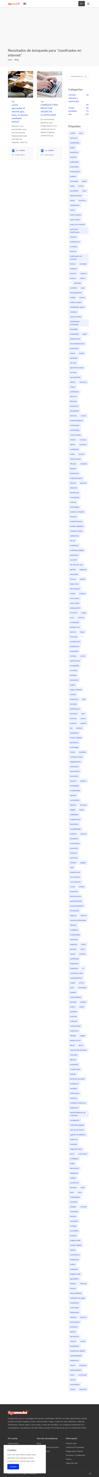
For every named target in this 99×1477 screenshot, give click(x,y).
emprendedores (76, 420)
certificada (74, 959)
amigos (73, 1206)
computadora (75, 997)
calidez (73, 1178)
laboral (73, 1059)
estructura (74, 348)
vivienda (73, 288)
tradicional (74, 1259)
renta (72, 186)
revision (82, 954)
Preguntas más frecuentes (48, 1447)
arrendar (77, 283)
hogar (83, 613)
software (73, 1021)
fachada (73, 704)
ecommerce (75, 1255)
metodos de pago (77, 1298)
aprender (73, 358)
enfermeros (74, 1093)
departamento (76, 195)
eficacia (73, 464)
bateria (73, 992)
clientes (73, 862)
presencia (74, 848)
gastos (73, 1331)
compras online (76, 531)
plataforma (74, 646)
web (72, 867)
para (72, 1192)
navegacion (74, 1120)
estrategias (74, 507)
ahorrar (73, 483)
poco (72, 1154)
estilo (72, 1163)
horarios (73, 415)
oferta (82, 278)
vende (72, 133)
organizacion (75, 819)
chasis (81, 1007)
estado (83, 1002)
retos (72, 1375)
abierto (73, 1283)
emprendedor (75, 1370)
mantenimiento (76, 478)
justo (72, 987)
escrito (81, 454)
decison (83, 1317)
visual (82, 1341)
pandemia (74, 555)
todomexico (75, 171)
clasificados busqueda (74, 323)
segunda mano (76, 1149)
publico (83, 781)
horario (73, 1288)
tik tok (72, 540)
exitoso (84, 915)
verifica (73, 694)
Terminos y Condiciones (75, 1455)
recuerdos (74, 1221)
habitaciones (75, 339)
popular (73, 1235)
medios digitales (76, 526)
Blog (16, 60)
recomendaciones (77, 343)
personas (74, 858)
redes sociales (75, 302)
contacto (83, 444)
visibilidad (74, 814)
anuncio (73, 273)
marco (72, 1007)
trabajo (73, 1074)
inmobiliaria (74, 1384)
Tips (13, 101)
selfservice (74, 536)
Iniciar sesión (13, 1443)
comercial (82, 1375)
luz (71, 728)
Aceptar (13, 1466)
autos (82, 949)
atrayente (74, 838)
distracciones (75, 459)
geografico (74, 1279)
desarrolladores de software (77, 1114)
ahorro (72, 382)
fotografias (74, 665)
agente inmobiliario (78, 1134)
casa (84, 191)
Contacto (40, 1455)
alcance (73, 781)
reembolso (74, 1303)
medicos (73, 1098)
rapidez (73, 795)
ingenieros (74, 1107)
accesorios (74, 1182)
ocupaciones (75, 1069)
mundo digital (75, 737)
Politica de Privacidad (75, 1447)
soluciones (82, 1154)
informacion (75, 771)
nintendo (73, 1202)
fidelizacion (74, 1312)
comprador (74, 622)
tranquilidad (75, 934)
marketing (74, 545)
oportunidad (75, 377)
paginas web (75, 1240)
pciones (73, 949)
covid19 (73, 560)
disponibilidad (75, 1293)
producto (74, 1327)
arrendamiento (76, 292)
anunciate (74, 181)
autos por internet (77, 224)
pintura (79, 728)
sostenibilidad (75, 1355)
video (72, 454)
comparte (74, 1211)
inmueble (74, 329)
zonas (82, 656)
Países (68, 1459)
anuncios (73, 138)
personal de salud (77, 1079)
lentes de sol (75, 1040)
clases (72, 387)
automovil (74, 1031)
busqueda (74, 651)
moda (72, 752)
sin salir (73, 363)
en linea (73, 372)
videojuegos (75, 1197)
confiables (74, 1158)
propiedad (74, 334)
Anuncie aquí (71, 1443)
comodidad (74, 800)
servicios (83, 382)
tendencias (74, 492)
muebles (73, 1144)
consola (83, 1206)
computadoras (76, 978)
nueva (72, 353)
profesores (74, 391)
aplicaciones (75, 661)
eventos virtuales (77, 512)
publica (73, 176)
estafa (72, 297)
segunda (73, 944)
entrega (73, 675)
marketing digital (77, 550)
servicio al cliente (77, 1130)
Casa (10, 60)
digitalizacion (75, 761)
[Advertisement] (49, 30)
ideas (82, 632)
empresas (74, 1269)
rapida (82, 579)
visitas (72, 1389)
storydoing (74, 497)
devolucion (74, 1336)
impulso (73, 516)
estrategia (74, 747)
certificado (74, 449)
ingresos (83, 569)
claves (72, 954)
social (72, 886)
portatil (73, 1002)
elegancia (74, 1173)
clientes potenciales (78, 920)
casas (72, 200)
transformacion (76, 521)
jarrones (73, 1187)
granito (83, 723)
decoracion (74, 1168)
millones (73, 853)
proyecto (74, 713)
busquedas (74, 1346)
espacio (73, 468)
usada (81, 353)
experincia (74, 699)
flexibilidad (74, 411)
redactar (73, 268)
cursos (83, 415)
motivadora (75, 843)
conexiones (74, 425)
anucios (73, 251)
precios (73, 632)
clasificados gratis (77, 307)
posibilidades (75, 829)
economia (74, 776)
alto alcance (75, 588)
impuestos (74, 963)
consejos (73, 246)
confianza (74, 930)
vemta (72, 1379)
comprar (73, 312)
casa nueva (74, 598)
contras (81, 617)
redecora (73, 1139)
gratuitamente (76, 901)
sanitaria (73, 1088)
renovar (73, 718)
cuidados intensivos (78, 1103)
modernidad (75, 790)
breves (73, 264)
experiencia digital (77, 1351)
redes (81, 810)
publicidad (74, 162)
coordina (73, 670)
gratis (72, 147)
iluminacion (74, 473)
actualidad (74, 786)
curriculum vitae (76, 973)
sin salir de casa (76, 564)
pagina (83, 862)
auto (81, 133)
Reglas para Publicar (74, 1451)
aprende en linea (76, 367)
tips (83, 699)
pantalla (73, 1011)
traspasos (74, 968)
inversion (73, 613)
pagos (72, 685)
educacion (74, 406)
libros (72, 1045)
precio (81, 983)
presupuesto (75, 608)
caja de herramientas (78, 1050)
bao (83, 713)
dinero (72, 444)
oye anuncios (75, 882)
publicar (73, 834)
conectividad (75, 1026)
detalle (73, 1035)
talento (73, 805)
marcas (73, 502)
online (72, 1264)
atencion (73, 488)
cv (83, 968)
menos (73, 440)
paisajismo (74, 733)
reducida (82, 1389)
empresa (82, 1365)
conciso (83, 273)
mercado (73, 637)
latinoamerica (75, 896)
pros (72, 617)
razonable (82, 987)
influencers (74, 1360)
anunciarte (74, 167)
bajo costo (74, 584)
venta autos (75, 219)
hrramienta (74, 910)
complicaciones (76, 757)
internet (73, 157)
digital (72, 810)
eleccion (73, 396)
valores (73, 1341)
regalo (82, 1035)
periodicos (74, 742)
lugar (85, 334)
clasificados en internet (76, 257)
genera (73, 569)
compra (82, 593)
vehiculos (74, 939)
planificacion (75, 709)
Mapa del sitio (72, 1463)
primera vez (75, 627)
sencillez (82, 752)
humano (83, 805)
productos (74, 680)
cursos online (75, 435)
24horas (83, 1283)
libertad (73, 401)
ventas (81, 886)
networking (74, 430)
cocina (82, 718)
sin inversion (75, 877)
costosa (83, 440)
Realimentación (43, 1451)
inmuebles (74, 191)
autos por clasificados (74, 230)
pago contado (76, 689)
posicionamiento (76, 906)
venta (80, 186)
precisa (83, 834)
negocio (73, 915)
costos (82, 297)
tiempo (73, 1216)
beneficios (74, 152)
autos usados (75, 215)
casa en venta (75, 316)
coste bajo (74, 1307)
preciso (73, 278)
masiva (73, 579)
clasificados (74, 143)
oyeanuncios (75, 641)
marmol (73, 723)
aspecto (83, 483)
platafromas (75, 872)
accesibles (74, 1231)
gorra (81, 1045)
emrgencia (74, 1083)
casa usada (74, 603)
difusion (73, 925)
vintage (73, 1226)
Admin (22, 150)
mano (83, 944)
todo (83, 1187)
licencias (73, 1016)
